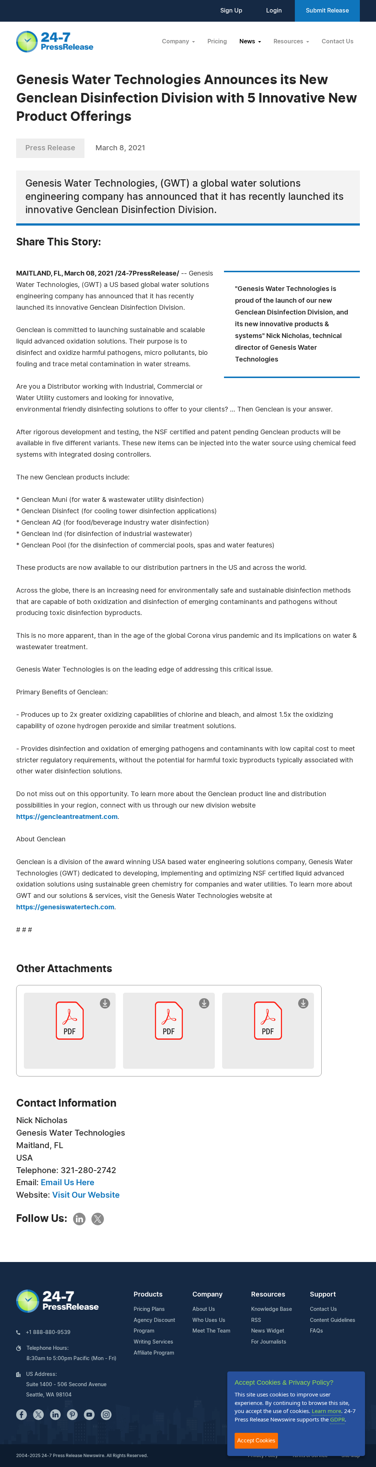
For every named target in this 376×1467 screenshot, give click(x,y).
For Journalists (268, 1342)
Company (207, 1294)
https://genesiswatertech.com (65, 907)
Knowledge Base (271, 1309)
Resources (268, 1294)
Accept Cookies (256, 1440)
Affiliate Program (154, 1353)
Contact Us (338, 41)
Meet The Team (211, 1331)
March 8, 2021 (120, 148)
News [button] (248, 41)
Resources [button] (289, 41)
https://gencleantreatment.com (67, 817)
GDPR (337, 1419)
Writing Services (153, 1342)
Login (274, 11)
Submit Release (327, 11)
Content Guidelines (332, 1320)
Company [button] (176, 41)
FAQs (316, 1331)
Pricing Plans (149, 1309)
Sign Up (231, 11)
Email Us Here (67, 1183)
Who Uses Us (208, 1320)
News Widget (267, 1331)
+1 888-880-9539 (48, 1332)
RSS (256, 1320)
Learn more (326, 1410)
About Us (203, 1309)
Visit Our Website (86, 1195)
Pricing (217, 41)
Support (323, 1294)
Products (148, 1294)
